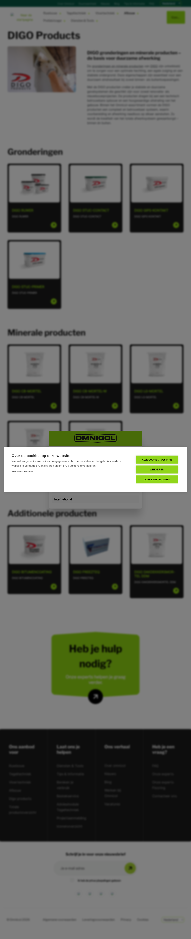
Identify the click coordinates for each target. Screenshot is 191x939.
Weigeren (157, 469)
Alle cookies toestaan (157, 459)
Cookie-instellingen (157, 479)
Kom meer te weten (22, 471)
